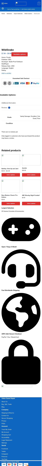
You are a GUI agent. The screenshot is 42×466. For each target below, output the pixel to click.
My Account (5, 432)
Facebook (5, 449)
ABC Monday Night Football (31, 195)
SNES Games (28, 13)
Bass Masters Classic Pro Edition (10, 196)
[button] (38, 3)
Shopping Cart (6, 435)
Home (3, 13)
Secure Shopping (7, 418)
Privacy (4, 421)
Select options (11, 175)
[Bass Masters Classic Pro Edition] (11, 186)
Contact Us (5, 415)
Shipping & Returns (8, 413)
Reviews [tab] (5, 107)
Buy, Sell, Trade (7, 404)
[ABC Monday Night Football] (31, 186)
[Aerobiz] (31, 160)
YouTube (4, 459)
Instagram (5, 454)
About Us (4, 401)
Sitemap (4, 443)
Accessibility (5, 437)
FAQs (3, 423)
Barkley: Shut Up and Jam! (10, 168)
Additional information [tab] (9, 103)
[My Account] (3, 9)
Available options (19, 54)
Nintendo (9, 13)
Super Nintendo (18, 13)
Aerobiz (24, 168)
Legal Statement (7, 440)
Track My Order (7, 429)
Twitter (4, 451)
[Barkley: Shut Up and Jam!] (11, 160)
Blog (3, 407)
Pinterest (4, 456)
